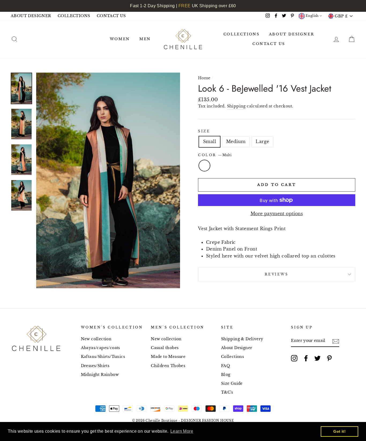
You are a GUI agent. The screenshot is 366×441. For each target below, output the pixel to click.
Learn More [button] (181, 431)
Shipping (236, 106)
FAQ (225, 366)
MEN (145, 39)
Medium (235, 141)
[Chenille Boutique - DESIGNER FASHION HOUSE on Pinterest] (329, 358)
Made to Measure (168, 356)
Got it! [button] (339, 431)
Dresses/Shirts (95, 366)
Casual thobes (164, 348)
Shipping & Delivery (242, 339)
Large (262, 141)
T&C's (227, 392)
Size (204, 131)
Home (204, 78)
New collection (96, 339)
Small (209, 141)
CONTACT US (111, 16)
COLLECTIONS (74, 16)
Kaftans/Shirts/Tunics (103, 356)
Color (214, 155)
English (312, 16)
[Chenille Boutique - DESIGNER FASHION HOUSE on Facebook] (306, 358)
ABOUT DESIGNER (31, 16)
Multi (204, 165)
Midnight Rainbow (100, 374)
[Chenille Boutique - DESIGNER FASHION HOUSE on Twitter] (317, 358)
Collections (232, 356)
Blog (225, 374)
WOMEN (120, 39)
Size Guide (232, 383)
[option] (108, 180)
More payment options (277, 213)
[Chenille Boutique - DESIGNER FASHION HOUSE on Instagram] (294, 358)
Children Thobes (168, 366)
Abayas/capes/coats (100, 348)
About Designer (236, 348)
